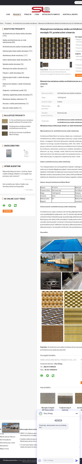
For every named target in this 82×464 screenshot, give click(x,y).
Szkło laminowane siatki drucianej (15, 60)
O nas (37, 14)
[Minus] (76, 413)
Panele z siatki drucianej (12, 73)
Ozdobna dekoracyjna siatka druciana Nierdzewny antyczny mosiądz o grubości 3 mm (33, 440)
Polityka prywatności (10, 460)
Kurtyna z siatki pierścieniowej (14, 104)
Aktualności (4, 446)
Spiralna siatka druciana (11, 64)
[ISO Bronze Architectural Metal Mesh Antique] (5, 133)
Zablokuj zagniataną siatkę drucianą (16, 95)
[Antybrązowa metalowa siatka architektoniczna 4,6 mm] (5, 127)
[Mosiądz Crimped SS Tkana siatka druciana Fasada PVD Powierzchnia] (47, 398)
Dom (8, 14)
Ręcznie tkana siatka (10, 108)
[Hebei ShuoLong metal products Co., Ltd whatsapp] (11, 206)
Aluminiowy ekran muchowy (13, 55)
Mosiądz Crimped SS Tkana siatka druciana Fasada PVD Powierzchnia (47, 409)
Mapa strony (4, 449)
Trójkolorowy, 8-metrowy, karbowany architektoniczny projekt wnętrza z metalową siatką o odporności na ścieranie (65, 409)
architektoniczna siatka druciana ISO (53, 350)
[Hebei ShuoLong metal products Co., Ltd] (41, 9)
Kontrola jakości (70, 14)
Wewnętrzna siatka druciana (13, 69)
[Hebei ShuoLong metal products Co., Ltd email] (5, 206)
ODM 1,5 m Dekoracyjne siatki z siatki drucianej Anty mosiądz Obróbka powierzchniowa (33, 434)
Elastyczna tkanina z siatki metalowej (17, 84)
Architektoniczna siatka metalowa (25, 23)
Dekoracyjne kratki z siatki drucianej (16, 77)
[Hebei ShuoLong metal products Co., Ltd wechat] (16, 206)
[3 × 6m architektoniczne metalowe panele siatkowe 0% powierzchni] (5, 121)
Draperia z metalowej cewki (13, 90)
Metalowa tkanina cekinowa (13, 99)
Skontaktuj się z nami (7, 443)
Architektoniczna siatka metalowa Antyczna (63, 347)
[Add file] (39, 460)
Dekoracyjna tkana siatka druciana (15, 51)
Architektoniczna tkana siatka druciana (17, 34)
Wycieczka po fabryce (51, 14)
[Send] (76, 460)
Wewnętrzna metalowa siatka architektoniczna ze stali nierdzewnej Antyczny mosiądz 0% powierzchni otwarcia (55, 72)
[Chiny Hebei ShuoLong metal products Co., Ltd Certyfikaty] (9, 153)
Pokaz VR (27, 14)
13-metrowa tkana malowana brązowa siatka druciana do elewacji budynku (33, 446)
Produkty (17, 14)
